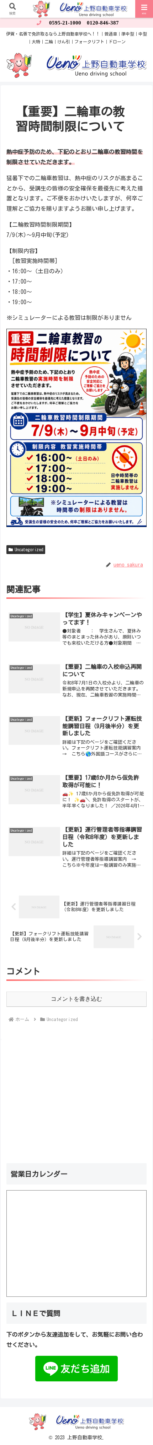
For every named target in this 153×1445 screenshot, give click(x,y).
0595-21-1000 (65, 23)
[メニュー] (144, 9)
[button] (138, 1059)
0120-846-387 (103, 23)
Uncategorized (29, 549)
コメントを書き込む (76, 999)
